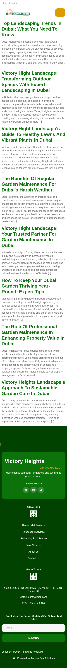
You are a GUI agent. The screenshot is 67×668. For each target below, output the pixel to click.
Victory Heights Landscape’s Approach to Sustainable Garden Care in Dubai (33, 388)
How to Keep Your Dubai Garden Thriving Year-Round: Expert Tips (29, 286)
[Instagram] (33, 490)
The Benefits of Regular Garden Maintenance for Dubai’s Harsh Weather (29, 184)
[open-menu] (60, 12)
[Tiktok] (41, 490)
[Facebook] (26, 490)
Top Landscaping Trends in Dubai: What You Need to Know (31, 29)
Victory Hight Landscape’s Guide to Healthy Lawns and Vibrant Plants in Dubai (33, 134)
